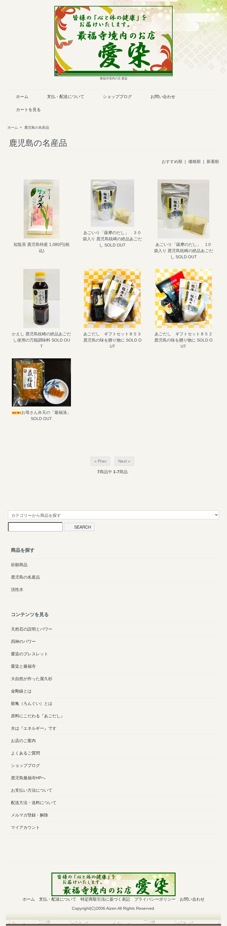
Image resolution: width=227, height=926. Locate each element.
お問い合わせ (162, 96)
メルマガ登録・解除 (29, 815)
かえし (18, 333)
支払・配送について (65, 96)
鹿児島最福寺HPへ (28, 777)
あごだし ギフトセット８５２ (184, 333)
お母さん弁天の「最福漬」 (46, 412)
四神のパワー (23, 641)
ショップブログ (117, 96)
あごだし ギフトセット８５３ (112, 333)
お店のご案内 (23, 740)
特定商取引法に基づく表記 (105, 899)
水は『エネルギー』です (33, 728)
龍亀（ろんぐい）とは (31, 703)
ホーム (22, 96)
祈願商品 (19, 564)
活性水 (17, 589)
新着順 (213, 161)
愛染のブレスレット (29, 653)
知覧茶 (20, 244)
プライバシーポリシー (155, 899)
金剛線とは (21, 691)
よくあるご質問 (25, 753)
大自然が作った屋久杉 (31, 678)
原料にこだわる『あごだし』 (38, 715)
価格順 (194, 161)
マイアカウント (25, 827)
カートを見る (28, 109)
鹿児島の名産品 (36, 127)
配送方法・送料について (33, 802)
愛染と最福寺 (23, 666)
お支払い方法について (31, 790)
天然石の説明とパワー (31, 629)
